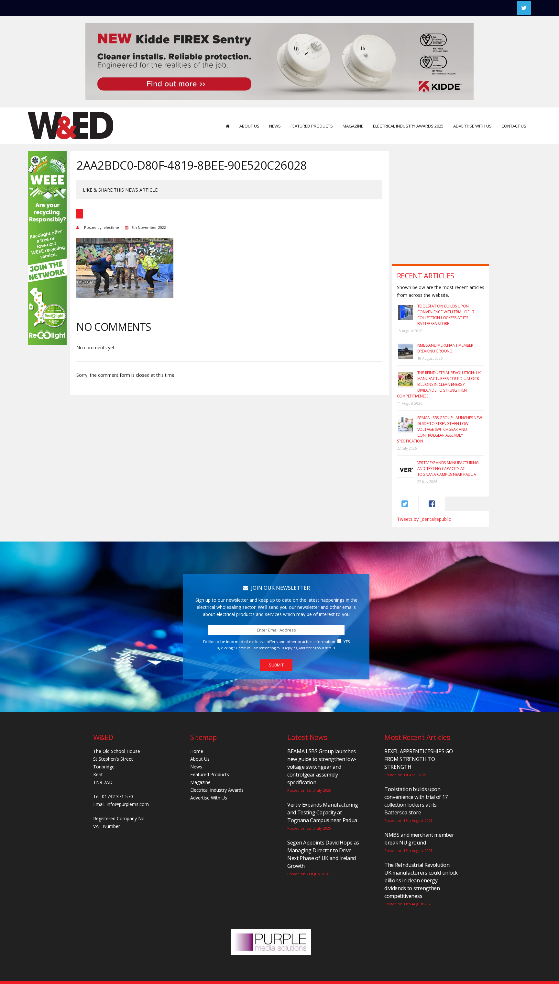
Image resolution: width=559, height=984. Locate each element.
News (275, 126)
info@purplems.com (128, 804)
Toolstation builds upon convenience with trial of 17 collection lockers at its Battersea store (446, 314)
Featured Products (311, 126)
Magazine (353, 126)
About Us (249, 126)
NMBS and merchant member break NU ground (445, 348)
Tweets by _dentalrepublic (424, 519)
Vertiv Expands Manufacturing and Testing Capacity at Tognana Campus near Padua (448, 468)
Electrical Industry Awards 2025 (408, 126)
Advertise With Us (472, 126)
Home (196, 751)
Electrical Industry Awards (217, 790)
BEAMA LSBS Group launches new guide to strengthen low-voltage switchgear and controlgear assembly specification (439, 429)
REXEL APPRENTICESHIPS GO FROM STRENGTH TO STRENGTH (418, 759)
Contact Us (513, 126)
